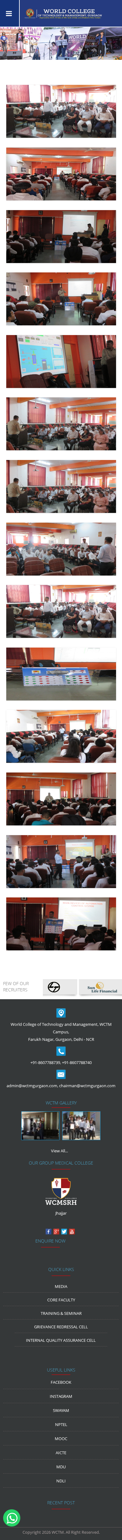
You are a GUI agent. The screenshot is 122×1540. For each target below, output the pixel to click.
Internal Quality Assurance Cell (61, 1340)
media (61, 1286)
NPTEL (61, 1424)
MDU (61, 1467)
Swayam (61, 1410)
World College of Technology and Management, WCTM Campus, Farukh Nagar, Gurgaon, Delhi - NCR (61, 1031)
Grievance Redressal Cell (61, 1327)
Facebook (61, 1382)
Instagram (61, 1396)
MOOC (61, 1438)
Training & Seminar (61, 1313)
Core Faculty (61, 1300)
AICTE (61, 1452)
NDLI (61, 1481)
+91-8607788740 (77, 1062)
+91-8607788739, (45, 1062)
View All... (59, 1151)
